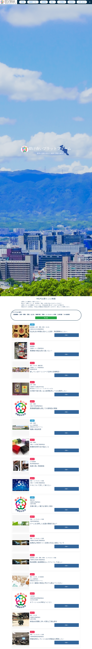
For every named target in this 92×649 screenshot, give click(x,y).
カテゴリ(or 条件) (16, 312)
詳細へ (66, 335)
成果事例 (44, 2)
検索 (46, 318)
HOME (22, 2)
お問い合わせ (81, 2)
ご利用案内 (62, 2)
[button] (89, 2)
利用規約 (71, 2)
